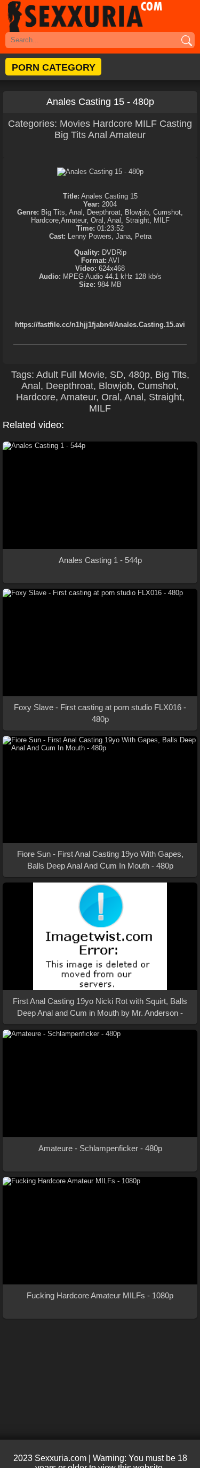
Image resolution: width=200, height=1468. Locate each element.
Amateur (127, 135)
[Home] (100, 16)
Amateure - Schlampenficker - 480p (100, 1148)
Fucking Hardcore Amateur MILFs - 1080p (100, 1295)
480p (139, 374)
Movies (76, 123)
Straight (165, 397)
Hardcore (112, 123)
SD (116, 374)
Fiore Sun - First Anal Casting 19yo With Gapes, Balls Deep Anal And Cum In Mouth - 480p (100, 859)
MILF (146, 123)
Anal (97, 135)
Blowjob (115, 386)
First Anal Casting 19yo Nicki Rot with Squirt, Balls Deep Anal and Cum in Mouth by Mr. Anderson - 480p (100, 1008)
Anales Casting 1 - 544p (100, 560)
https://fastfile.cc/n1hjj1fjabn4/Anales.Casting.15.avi (100, 325)
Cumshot (157, 386)
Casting (175, 123)
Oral (110, 397)
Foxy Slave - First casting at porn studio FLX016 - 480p (100, 713)
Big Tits (70, 135)
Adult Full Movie (70, 374)
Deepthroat (69, 386)
